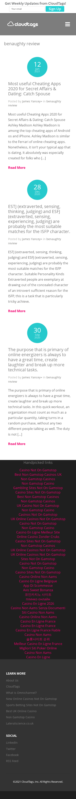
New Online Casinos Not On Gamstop (31, 699)
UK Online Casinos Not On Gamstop (38, 519)
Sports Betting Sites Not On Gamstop (31, 705)
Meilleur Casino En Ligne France (38, 644)
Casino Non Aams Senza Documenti (38, 608)
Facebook (12, 755)
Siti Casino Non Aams (38, 612)
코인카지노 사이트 (38, 594)
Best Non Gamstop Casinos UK (38, 474)
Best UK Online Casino (21, 711)
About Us (12, 680)
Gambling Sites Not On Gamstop (38, 488)
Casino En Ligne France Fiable (38, 630)
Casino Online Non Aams (38, 576)
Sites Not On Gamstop (38, 559)
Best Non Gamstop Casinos (38, 497)
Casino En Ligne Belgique (38, 581)
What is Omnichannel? (21, 693)
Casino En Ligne (38, 657)
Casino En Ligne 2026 (38, 603)
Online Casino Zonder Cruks (38, 536)
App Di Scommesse (38, 585)
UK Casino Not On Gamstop (38, 505)
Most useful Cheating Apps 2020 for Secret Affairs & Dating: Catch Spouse (34, 89)
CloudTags (13, 686)
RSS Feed (12, 761)
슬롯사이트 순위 (38, 639)
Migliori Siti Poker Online (38, 648)
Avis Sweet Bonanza (38, 590)
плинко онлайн (38, 599)
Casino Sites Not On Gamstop (38, 492)
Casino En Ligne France (38, 621)
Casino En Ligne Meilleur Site (38, 532)
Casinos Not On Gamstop (38, 514)
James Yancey (31, 101)
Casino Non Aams (38, 634)
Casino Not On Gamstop (38, 470)
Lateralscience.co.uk (19, 723)
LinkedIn (12, 742)
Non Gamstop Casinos (38, 479)
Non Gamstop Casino (38, 483)
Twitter (11, 749)
